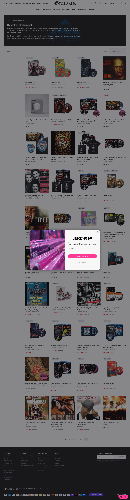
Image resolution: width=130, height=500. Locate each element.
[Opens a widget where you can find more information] (123, 497)
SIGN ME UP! (82, 256)
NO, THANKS (82, 262)
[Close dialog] (98, 232)
